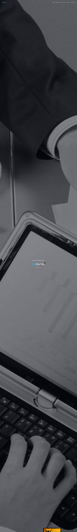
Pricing (64, 2)
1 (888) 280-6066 (38, 267)
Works (60, 2)
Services (57, 2)
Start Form (73, 2)
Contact (67, 2)
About (53, 2)
